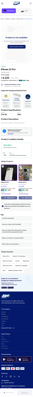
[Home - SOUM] (16, 3)
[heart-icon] (3, 166)
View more (6, 106)
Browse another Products (17, 47)
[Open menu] (2, 3)
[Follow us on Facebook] (2, 376)
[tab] (9, 10)
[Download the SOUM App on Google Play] (10, 288)
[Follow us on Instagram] (11, 376)
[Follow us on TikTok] (15, 376)
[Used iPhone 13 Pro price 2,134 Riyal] (9, 173)
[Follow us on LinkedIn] (19, 376)
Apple (7, 75)
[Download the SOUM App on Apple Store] (4, 288)
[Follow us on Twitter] (6, 376)
